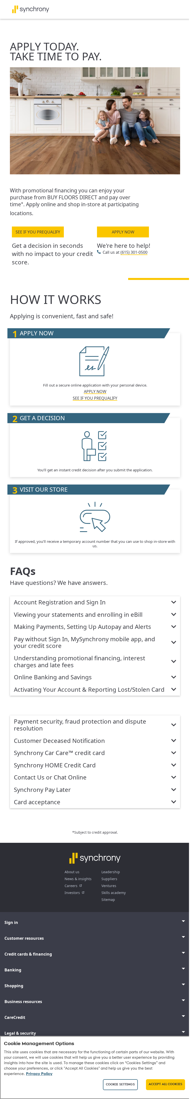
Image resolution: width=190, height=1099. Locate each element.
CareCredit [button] (14, 1017)
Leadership (110, 872)
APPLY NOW (123, 232)
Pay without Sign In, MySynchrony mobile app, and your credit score (84, 643)
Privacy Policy (39, 1074)
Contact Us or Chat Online (50, 777)
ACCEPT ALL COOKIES (165, 1084)
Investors (72, 892)
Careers (71, 885)
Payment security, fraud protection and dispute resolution (80, 725)
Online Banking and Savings (53, 677)
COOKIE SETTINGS (120, 1084)
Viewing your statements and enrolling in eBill (78, 614)
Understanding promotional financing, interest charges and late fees (79, 662)
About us (72, 872)
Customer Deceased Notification (59, 741)
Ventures (108, 885)
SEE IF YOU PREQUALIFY (38, 232)
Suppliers (109, 878)
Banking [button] (12, 969)
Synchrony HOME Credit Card (55, 765)
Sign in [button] (11, 922)
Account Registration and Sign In (60, 602)
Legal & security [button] (20, 1033)
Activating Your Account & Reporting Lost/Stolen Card (89, 689)
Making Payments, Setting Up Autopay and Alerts (82, 627)
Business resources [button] (23, 1001)
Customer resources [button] (24, 938)
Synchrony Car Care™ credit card (59, 753)
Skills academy (113, 892)
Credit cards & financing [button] (28, 954)
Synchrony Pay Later (42, 790)
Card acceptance (37, 802)
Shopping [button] (13, 985)
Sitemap (108, 899)
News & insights (78, 878)
